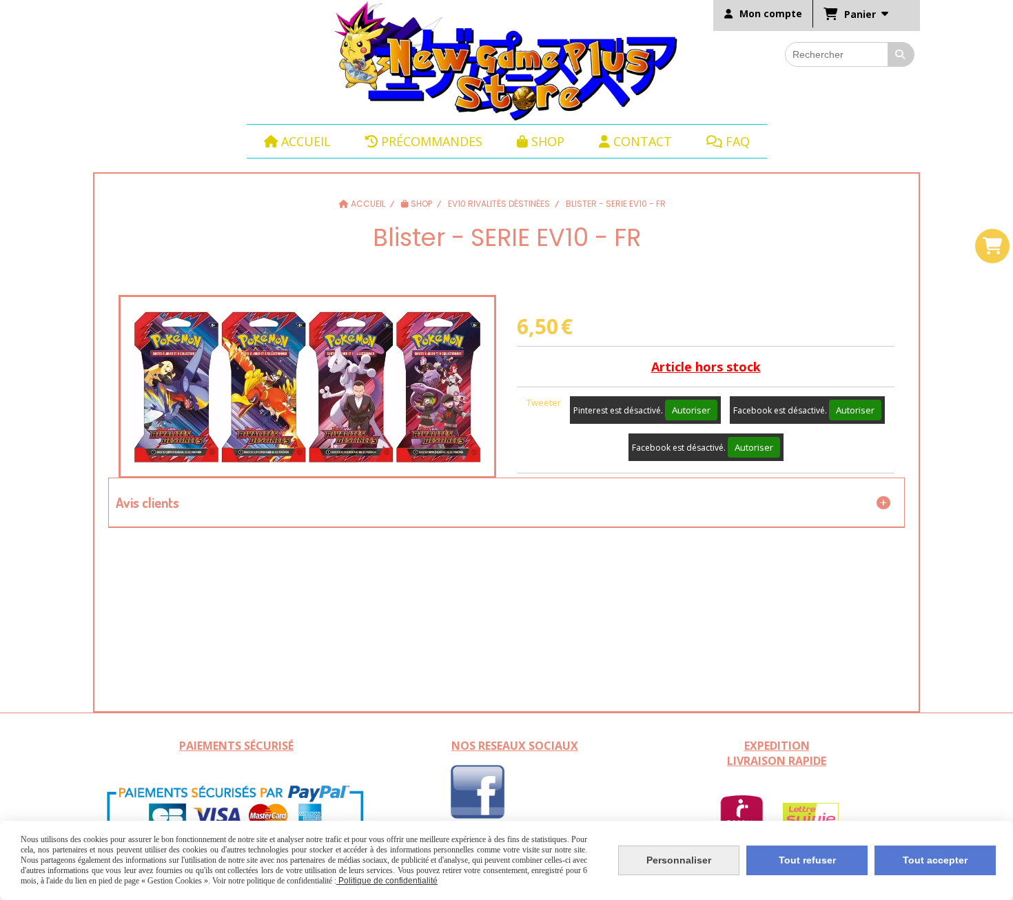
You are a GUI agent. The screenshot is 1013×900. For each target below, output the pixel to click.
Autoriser (691, 410)
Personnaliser (678, 860)
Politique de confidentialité (387, 881)
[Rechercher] (901, 54)
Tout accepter (935, 860)
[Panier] (992, 246)
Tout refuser (807, 860)
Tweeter (543, 402)
